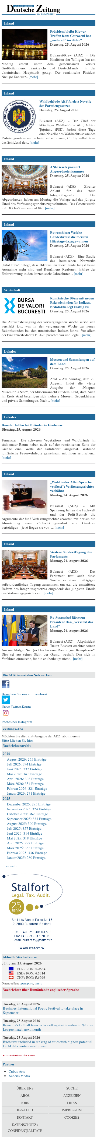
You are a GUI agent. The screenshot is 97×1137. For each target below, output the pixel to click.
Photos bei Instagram (17, 721)
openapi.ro (26, 983)
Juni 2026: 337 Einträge (24, 769)
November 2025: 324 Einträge (29, 809)
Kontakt (25, 1117)
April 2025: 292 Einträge (25, 843)
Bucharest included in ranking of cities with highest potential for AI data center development (47, 1043)
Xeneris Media (19, 1075)
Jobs (25, 1102)
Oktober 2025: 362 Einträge (27, 814)
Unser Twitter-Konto (16, 706)
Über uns (24, 1088)
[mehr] (33, 76)
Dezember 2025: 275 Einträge (29, 804)
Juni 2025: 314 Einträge (24, 833)
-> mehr (11, 865)
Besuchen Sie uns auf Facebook (25, 693)
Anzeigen (72, 1095)
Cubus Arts (17, 1071)
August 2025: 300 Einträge (27, 823)
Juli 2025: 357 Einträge (24, 828)
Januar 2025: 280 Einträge (26, 857)
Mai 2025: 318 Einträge (24, 838)
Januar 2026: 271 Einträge (26, 793)
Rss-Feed (25, 1110)
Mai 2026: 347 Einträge (24, 774)
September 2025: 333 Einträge (29, 819)
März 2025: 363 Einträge (25, 848)
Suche (72, 1088)
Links (72, 1102)
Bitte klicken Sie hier (17, 740)
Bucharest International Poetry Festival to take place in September (43, 1010)
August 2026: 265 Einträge (27, 759)
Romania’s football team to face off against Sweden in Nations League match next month (48, 1027)
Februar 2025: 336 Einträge (27, 853)
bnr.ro (38, 983)
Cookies (71, 1117)
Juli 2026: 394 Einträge (24, 764)
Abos (25, 1095)
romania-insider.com (19, 1054)
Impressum (72, 1110)
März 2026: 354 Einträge (25, 783)
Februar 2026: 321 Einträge (27, 788)
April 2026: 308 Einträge (25, 779)
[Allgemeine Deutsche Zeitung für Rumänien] (39, 9)
